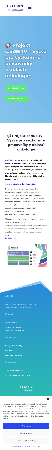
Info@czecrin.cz (11, 323)
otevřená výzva (16, 88)
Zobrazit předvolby (26, 440)
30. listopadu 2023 (17, 99)
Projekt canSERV (12, 160)
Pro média (9, 351)
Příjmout (26, 426)
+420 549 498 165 (14, 327)
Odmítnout (26, 433)
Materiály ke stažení (13, 355)
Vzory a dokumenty (13, 346)
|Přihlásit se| (10, 238)
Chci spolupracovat (14, 371)
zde (33, 214)
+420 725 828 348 (17, 330)
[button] (48, 399)
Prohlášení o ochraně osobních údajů (26, 446)
